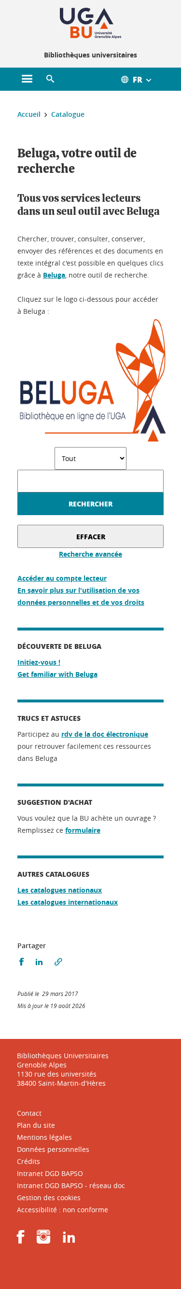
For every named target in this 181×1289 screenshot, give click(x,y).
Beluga (54, 275)
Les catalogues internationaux (67, 902)
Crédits (28, 1161)
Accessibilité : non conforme (62, 1209)
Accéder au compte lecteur (62, 578)
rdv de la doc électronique (104, 734)
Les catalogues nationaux (59, 890)
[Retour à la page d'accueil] (91, 23)
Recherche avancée (90, 554)
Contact (29, 1113)
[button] (50, 79)
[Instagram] (43, 1240)
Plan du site (36, 1125)
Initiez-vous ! (38, 662)
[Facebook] (21, 1240)
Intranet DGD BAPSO (50, 1173)
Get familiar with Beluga (57, 674)
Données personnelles (53, 1149)
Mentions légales (44, 1137)
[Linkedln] (69, 1240)
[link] (82, 830)
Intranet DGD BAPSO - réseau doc (71, 1185)
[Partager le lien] (58, 961)
